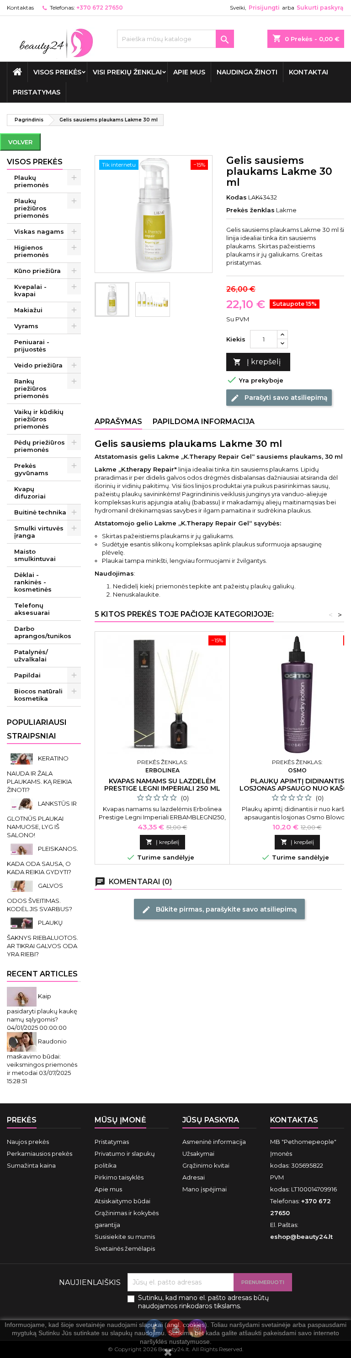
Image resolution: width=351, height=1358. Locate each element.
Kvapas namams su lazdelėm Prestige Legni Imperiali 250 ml (162, 784)
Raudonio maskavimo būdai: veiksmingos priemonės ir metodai (42, 1057)
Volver (20, 142)
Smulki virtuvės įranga (39, 531)
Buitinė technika (40, 512)
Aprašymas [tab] (118, 421)
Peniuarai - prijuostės (31, 345)
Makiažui (28, 310)
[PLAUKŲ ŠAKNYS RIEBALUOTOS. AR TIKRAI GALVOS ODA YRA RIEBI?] (22, 922)
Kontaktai (308, 72)
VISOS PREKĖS (57, 72)
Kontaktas (20, 7)
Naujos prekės (28, 1141)
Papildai (27, 675)
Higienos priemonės (31, 251)
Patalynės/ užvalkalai (31, 655)
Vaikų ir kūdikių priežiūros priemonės (39, 419)
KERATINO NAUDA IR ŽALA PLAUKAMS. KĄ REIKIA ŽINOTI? (39, 774)
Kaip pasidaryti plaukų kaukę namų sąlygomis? (42, 1007)
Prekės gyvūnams (31, 469)
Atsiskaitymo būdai (122, 1201)
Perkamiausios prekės (39, 1153)
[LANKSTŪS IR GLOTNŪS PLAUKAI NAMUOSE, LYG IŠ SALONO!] (22, 803)
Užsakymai (198, 1153)
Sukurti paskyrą (320, 7)
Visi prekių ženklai (127, 72)
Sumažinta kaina (31, 1165)
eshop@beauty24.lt (301, 1236)
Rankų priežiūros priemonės (31, 388)
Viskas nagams (39, 231)
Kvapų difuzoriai (30, 492)
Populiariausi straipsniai (37, 729)
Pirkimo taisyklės (119, 1177)
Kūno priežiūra (37, 270)
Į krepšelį (257, 361)
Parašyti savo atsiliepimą (279, 397)
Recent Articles (42, 974)
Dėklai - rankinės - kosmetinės (33, 582)
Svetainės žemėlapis (125, 1248)
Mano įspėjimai (204, 1189)
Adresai (193, 1177)
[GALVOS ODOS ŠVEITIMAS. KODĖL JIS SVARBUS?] (22, 885)
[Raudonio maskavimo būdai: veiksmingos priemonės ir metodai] (22, 1041)
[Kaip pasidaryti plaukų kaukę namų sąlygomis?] (22, 996)
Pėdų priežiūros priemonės (39, 446)
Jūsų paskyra (210, 1120)
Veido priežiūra (38, 365)
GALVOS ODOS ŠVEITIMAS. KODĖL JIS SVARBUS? (39, 897)
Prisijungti (264, 7)
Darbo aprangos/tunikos (42, 632)
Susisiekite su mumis (125, 1236)
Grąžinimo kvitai (205, 1165)
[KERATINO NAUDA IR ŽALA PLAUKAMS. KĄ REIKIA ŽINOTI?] (22, 758)
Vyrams (26, 326)
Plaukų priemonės (31, 181)
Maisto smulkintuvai (35, 555)
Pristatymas (36, 92)
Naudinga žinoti (247, 72)
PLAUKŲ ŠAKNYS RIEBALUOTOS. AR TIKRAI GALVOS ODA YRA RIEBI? (42, 938)
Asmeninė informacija (214, 1141)
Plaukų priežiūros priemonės (31, 208)
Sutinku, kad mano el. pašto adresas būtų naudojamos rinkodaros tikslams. (203, 1302)
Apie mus (189, 72)
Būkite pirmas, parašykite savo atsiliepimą (219, 909)
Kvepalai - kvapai (30, 290)
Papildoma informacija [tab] (204, 421)
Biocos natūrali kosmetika (38, 694)
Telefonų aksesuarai (32, 609)
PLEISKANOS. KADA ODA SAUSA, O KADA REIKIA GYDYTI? (42, 860)
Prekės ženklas (250, 210)
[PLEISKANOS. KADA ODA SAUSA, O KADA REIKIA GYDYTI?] (22, 848)
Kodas (236, 197)
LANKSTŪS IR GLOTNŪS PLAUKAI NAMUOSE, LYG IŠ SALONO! (42, 819)
